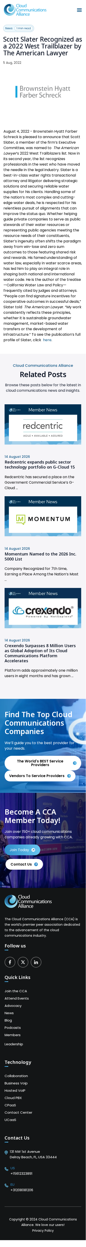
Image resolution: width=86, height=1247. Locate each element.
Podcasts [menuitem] (13, 1027)
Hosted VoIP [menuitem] (15, 1090)
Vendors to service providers (37, 775)
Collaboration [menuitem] (16, 1075)
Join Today (19, 850)
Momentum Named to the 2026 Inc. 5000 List (40, 556)
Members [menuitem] (13, 1034)
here (47, 340)
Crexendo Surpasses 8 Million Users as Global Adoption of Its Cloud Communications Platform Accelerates (40, 653)
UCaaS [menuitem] (10, 1119)
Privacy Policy (43, 1230)
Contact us (21, 864)
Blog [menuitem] (8, 1020)
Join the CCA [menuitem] (16, 991)
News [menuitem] (9, 1013)
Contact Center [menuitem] (18, 1112)
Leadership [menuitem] (14, 1044)
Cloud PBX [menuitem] (13, 1097)
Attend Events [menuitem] (17, 998)
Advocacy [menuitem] (13, 1005)
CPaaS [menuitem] (10, 1105)
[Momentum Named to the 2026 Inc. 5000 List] (43, 535)
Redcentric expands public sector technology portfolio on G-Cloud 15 (40, 464)
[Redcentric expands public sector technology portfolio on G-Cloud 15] (43, 443)
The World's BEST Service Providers (40, 763)
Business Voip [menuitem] (16, 1083)
